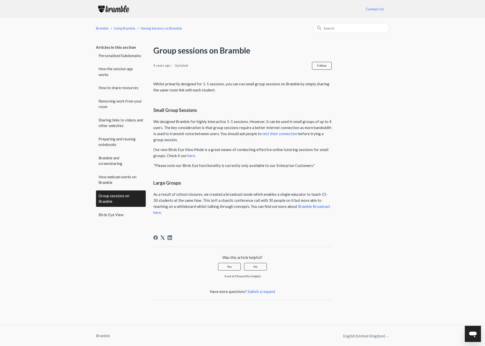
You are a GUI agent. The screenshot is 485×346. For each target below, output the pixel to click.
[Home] (113, 9)
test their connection (280, 133)
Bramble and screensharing (110, 161)
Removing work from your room (120, 104)
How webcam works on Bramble (117, 180)
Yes (229, 266)
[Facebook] (155, 237)
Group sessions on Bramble (114, 198)
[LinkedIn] (169, 237)
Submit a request (261, 291)
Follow (321, 65)
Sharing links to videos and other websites (121, 123)
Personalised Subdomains (120, 55)
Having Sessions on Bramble (161, 28)
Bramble (102, 28)
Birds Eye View (111, 214)
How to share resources (118, 87)
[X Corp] (162, 237)
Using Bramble (125, 28)
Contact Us (375, 9)
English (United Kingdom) (364, 336)
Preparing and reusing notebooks (117, 142)
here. (192, 155)
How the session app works (116, 71)
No (255, 266)
